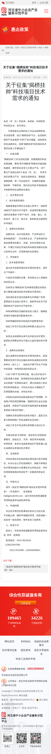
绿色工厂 (16, 708)
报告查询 (25, 650)
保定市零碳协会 (41, 652)
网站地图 (23, 695)
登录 (34, 2)
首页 (17, 47)
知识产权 (32, 708)
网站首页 (9, 641)
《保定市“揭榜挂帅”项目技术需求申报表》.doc (22, 568)
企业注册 (43, 2)
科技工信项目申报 (25, 658)
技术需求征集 (9, 650)
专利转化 (25, 641)
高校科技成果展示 (41, 643)
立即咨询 (25, 603)
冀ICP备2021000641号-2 (22, 700)
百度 (24, 708)
